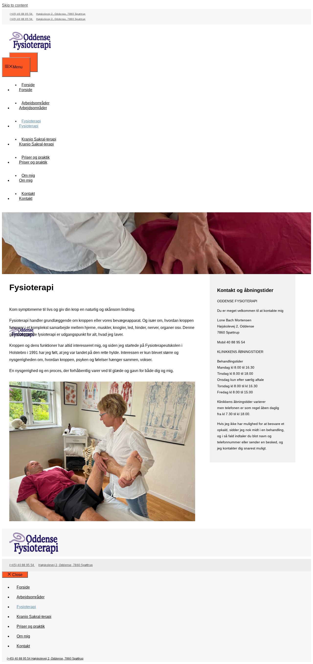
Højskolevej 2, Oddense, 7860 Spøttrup (61, 13)
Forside (25, 90)
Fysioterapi (28, 126)
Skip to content (15, 5)
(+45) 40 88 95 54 (21, 13)
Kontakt (25, 198)
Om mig (26, 180)
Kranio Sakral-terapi (36, 144)
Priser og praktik (33, 162)
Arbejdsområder (33, 108)
